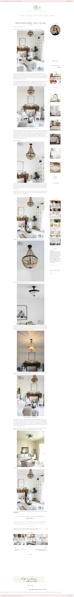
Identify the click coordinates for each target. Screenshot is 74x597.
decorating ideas (32, 528)
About (12, 1)
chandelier (15, 528)
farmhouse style (16, 529)
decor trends (27, 528)
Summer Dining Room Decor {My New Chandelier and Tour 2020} (40, 550)
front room (27, 529)
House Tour (7, 1)
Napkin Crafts (52, 15)
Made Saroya (70, 595)
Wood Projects (36, 15)
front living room (22, 529)
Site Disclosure (52, 264)
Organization (46, 15)
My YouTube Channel (17, 1)
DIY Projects (22, 15)
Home (2, 1)
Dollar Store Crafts (28, 15)
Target (30, 128)
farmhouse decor (38, 528)
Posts (52, 272)
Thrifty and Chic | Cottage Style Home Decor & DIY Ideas (10, 595)
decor (23, 528)
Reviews (41, 15)
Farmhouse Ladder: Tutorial (25, 128)
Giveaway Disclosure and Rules (54, 265)
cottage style (19, 528)
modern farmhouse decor (34, 529)
